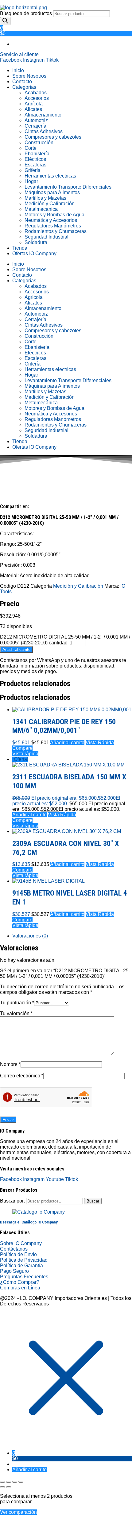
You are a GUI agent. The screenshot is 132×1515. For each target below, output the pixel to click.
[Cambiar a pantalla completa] (8, 1482)
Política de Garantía (21, 1265)
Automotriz (36, 120)
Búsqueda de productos (26, 13)
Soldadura (36, 242)
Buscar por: (12, 1200)
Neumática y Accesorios (51, 220)
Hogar (31, 181)
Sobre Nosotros (29, 76)
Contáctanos (14, 1249)
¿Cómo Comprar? (19, 1282)
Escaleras (35, 164)
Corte (31, 148)
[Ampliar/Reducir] (2, 1482)
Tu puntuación (17, 1002)
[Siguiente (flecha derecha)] (8, 1487)
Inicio (18, 70)
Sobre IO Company (21, 1243)
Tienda (19, 248)
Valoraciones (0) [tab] (30, 935)
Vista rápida (25, 753)
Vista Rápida (100, 742)
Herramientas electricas (50, 175)
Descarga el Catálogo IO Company (29, 1222)
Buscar (93, 1201)
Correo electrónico (21, 1075)
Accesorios (37, 98)
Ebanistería (37, 153)
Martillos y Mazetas (45, 198)
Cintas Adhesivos (44, 131)
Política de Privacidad (24, 1260)
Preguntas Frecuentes (24, 1276)
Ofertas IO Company (34, 253)
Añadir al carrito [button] (67, 742)
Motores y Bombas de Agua (54, 214)
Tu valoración (16, 1013)
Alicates (33, 109)
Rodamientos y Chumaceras (56, 231)
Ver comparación (18, 1512)
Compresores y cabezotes (53, 137)
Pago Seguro (14, 1271)
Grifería (33, 170)
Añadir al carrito (16, 649)
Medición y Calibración (50, 203)
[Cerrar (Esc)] (20, 1482)
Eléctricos (35, 159)
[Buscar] (5, 21)
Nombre (10, 1064)
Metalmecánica (41, 209)
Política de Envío (18, 1254)
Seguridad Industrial (46, 236)
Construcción (39, 142)
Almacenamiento (43, 114)
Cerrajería (35, 126)
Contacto (22, 81)
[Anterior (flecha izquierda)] (2, 1487)
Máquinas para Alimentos (52, 192)
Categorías (24, 87)
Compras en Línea (20, 1287)
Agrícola (34, 103)
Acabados (36, 92)
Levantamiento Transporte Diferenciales (68, 187)
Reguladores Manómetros (53, 225)
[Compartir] (14, 1482)
